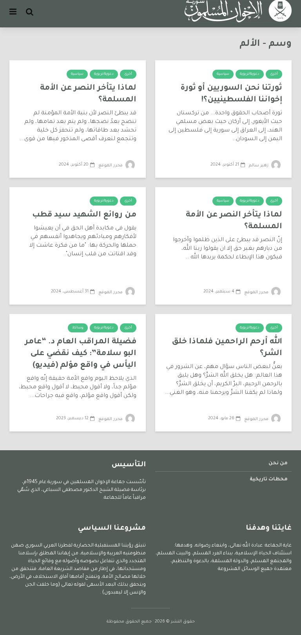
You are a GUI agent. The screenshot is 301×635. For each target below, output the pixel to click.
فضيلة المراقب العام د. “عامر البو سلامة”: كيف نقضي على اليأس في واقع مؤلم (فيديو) (80, 354)
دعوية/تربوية (249, 74)
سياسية (223, 74)
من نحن (278, 463)
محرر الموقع (111, 165)
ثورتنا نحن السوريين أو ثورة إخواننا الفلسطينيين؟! (231, 94)
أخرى (274, 74)
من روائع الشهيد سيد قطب (84, 215)
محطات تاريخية (269, 479)
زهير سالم (259, 165)
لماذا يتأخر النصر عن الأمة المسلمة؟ (88, 94)
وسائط (77, 328)
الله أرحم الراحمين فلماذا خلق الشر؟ (227, 348)
